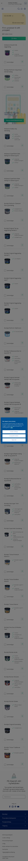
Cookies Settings (14, 431)
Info (12, 427)
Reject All (14, 439)
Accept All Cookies (14, 435)
